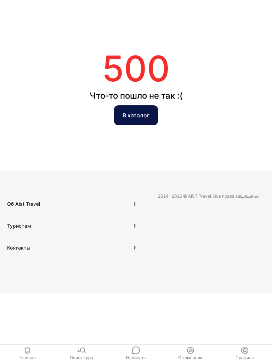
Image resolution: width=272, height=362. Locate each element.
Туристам (19, 226)
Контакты (18, 248)
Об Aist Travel (23, 204)
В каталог (136, 115)
